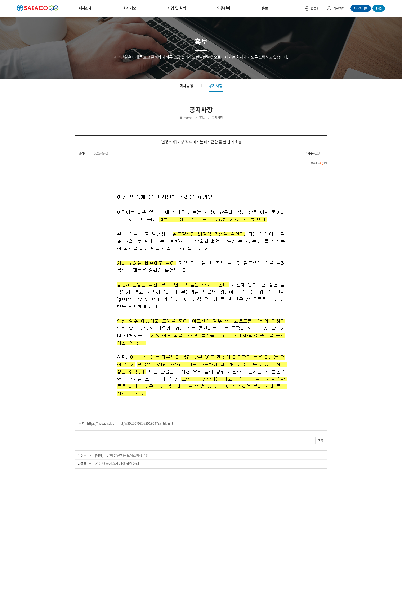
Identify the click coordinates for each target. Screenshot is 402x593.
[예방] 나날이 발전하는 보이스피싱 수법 (122, 455)
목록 (320, 440)
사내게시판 (361, 8)
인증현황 (223, 8)
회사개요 (129, 8)
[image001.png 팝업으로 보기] (201, 172)
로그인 (315, 8)
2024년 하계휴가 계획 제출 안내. (117, 463)
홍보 (265, 8)
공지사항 (216, 85)
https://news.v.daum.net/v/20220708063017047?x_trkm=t (130, 423)
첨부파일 (317, 163)
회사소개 (85, 8)
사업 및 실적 (177, 8)
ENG (379, 8)
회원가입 (339, 8)
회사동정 (186, 85)
